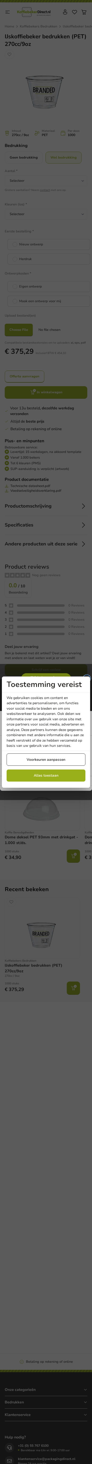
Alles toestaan (46, 775)
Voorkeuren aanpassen (46, 759)
